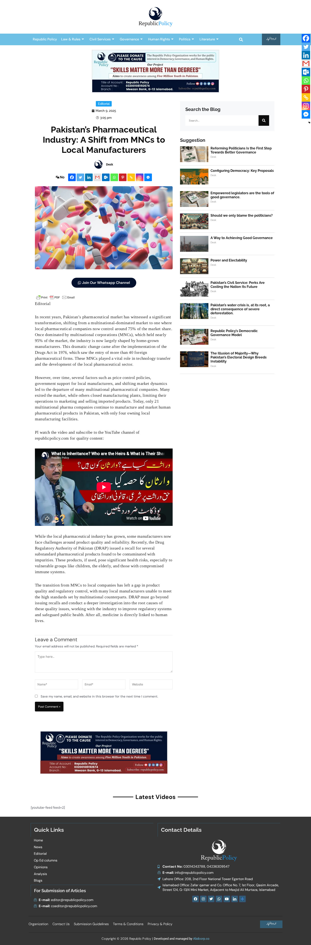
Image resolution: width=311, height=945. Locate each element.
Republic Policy (45, 39)
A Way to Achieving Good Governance (242, 238)
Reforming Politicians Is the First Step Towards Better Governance (241, 150)
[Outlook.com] (106, 177)
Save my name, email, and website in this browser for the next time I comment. (99, 696)
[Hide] (309, 122)
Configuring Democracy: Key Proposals (242, 171)
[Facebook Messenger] (148, 177)
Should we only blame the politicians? (242, 215)
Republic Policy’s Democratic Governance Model (234, 333)
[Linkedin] (89, 177)
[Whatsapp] (114, 177)
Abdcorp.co (201, 939)
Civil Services (100, 39)
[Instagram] (139, 177)
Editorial (104, 104)
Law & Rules (70, 39)
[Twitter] (80, 177)
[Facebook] (72, 177)
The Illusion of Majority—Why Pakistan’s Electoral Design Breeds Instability (239, 357)
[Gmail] (97, 177)
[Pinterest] (123, 177)
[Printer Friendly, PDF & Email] (55, 297)
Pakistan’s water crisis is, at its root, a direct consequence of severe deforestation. (240, 309)
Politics (184, 39)
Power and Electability (229, 260)
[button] (240, 39)
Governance (129, 39)
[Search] (264, 120)
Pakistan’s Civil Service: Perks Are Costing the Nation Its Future (238, 285)
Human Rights (159, 39)
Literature (207, 39)
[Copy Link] (131, 177)
